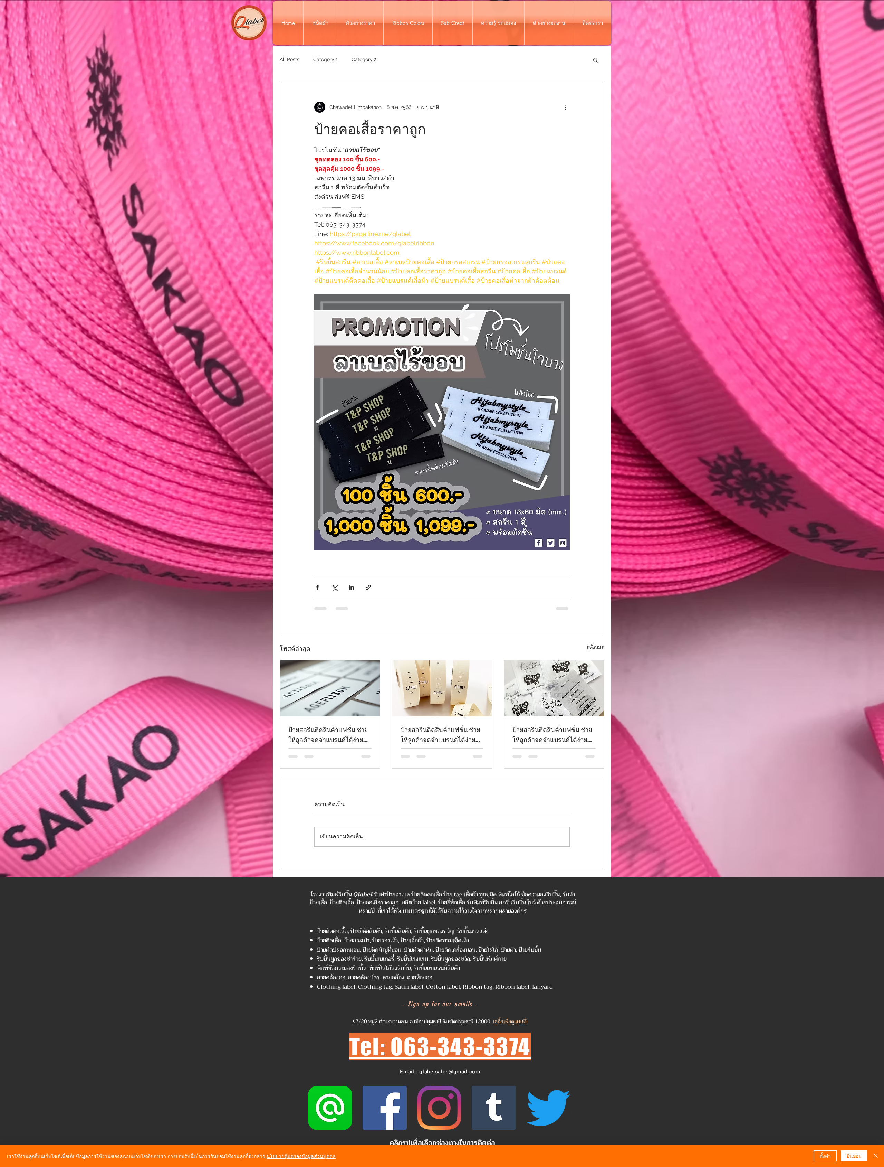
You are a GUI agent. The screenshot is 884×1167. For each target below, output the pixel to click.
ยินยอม (854, 1155)
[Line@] (330, 1108)
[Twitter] (548, 1108)
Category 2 (364, 59)
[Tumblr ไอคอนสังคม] (494, 1108)
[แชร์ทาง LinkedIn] (351, 587)
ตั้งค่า (825, 1155)
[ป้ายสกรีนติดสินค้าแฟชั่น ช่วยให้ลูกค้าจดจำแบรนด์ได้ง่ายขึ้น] (330, 688)
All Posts (289, 59)
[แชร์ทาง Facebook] (317, 587)
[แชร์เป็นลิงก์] (368, 587)
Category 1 (325, 59)
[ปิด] (876, 1155)
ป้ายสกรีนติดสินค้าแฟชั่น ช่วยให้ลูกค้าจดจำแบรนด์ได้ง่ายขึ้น (328, 735)
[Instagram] (439, 1108)
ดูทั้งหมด (595, 647)
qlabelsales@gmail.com (449, 1071)
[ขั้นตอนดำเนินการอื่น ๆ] (565, 107)
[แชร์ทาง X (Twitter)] (334, 587)
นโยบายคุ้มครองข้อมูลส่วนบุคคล (301, 1155)
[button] (595, 60)
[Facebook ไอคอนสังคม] (385, 1108)
